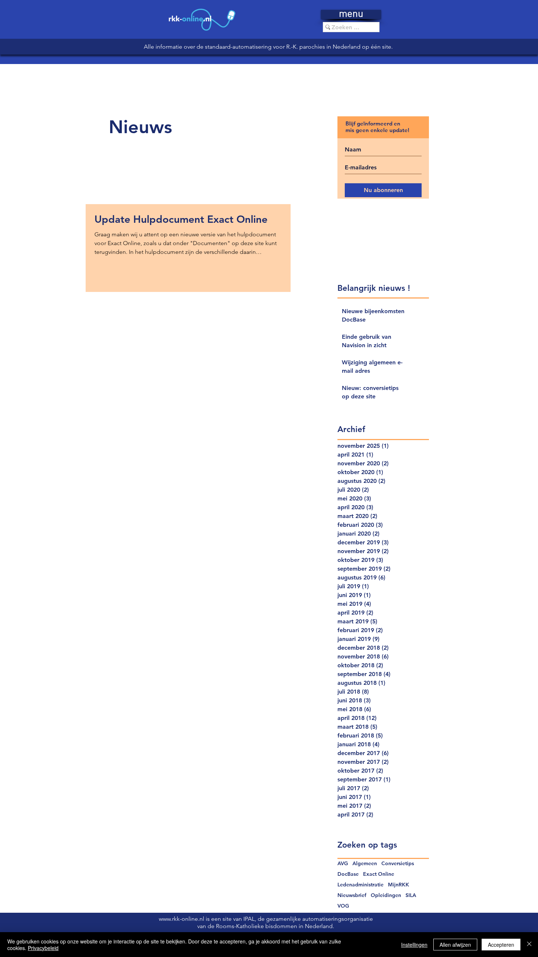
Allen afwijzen (455, 944)
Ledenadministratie (360, 885)
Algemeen (364, 863)
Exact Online (378, 874)
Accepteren (501, 944)
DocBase (348, 874)
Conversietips (397, 863)
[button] (351, 14)
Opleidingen (386, 895)
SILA (411, 895)
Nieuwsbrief (351, 895)
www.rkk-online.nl (182, 918)
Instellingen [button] (414, 944)
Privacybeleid (43, 948)
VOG (343, 906)
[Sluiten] (529, 944)
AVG (342, 863)
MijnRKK (398, 885)
